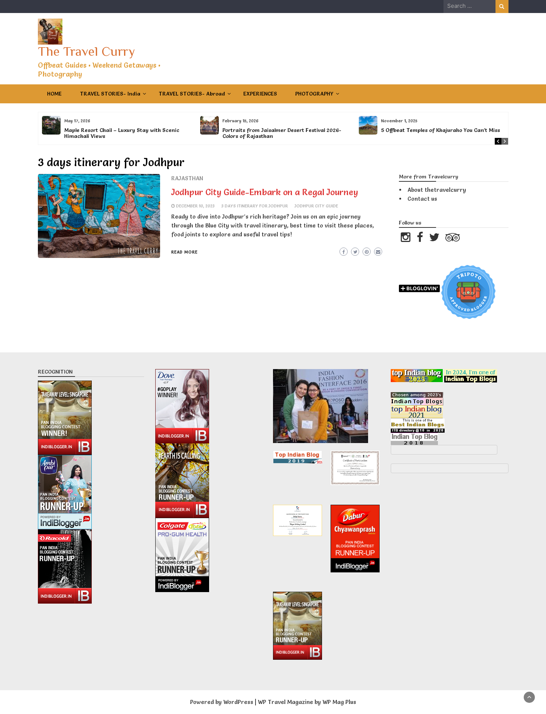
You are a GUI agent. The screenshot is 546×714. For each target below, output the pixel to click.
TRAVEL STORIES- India (110, 93)
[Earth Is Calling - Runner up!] (182, 478)
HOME (54, 93)
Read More (184, 252)
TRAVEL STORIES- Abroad (192, 93)
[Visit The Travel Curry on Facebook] (420, 239)
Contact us (422, 198)
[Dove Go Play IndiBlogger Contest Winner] (182, 404)
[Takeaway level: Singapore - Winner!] (65, 416)
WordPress (238, 701)
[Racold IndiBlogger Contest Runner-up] (65, 564)
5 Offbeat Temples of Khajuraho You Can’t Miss (440, 130)
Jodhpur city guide (316, 206)
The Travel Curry (86, 51)
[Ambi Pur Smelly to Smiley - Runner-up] (65, 490)
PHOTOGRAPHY (314, 93)
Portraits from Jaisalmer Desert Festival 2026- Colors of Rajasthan (281, 133)
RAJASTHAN (187, 178)
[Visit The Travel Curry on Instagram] (405, 239)
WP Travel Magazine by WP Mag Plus (307, 701)
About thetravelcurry (436, 189)
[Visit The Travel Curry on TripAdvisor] (452, 239)
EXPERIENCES (260, 93)
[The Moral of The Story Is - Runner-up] (182, 552)
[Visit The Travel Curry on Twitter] (434, 239)
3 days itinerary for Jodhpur (254, 206)
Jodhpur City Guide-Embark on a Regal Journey (264, 192)
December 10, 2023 (195, 206)
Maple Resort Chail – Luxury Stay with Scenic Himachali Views (121, 133)
